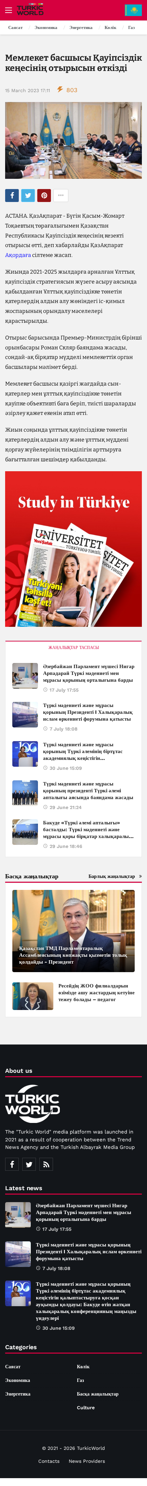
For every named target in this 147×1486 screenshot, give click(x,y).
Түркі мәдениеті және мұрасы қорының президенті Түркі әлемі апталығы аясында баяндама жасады (88, 790)
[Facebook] (12, 1164)
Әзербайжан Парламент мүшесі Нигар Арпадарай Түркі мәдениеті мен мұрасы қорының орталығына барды (88, 673)
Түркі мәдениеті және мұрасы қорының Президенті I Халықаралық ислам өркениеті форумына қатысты (88, 712)
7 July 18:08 (64, 729)
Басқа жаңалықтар (98, 1394)
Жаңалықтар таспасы (74, 647)
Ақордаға (18, 255)
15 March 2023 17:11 (27, 90)
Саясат (13, 1366)
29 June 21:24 (66, 807)
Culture (86, 1407)
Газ (80, 1380)
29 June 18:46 (66, 846)
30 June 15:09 (66, 768)
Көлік (83, 1366)
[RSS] (46, 1164)
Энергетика (17, 1394)
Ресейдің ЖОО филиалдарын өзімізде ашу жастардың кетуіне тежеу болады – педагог (96, 992)
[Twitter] (29, 1164)
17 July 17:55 (64, 690)
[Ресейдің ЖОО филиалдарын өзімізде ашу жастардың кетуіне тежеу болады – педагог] (32, 996)
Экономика (17, 1380)
